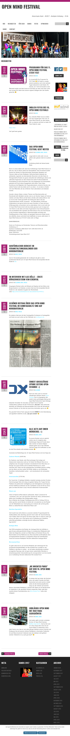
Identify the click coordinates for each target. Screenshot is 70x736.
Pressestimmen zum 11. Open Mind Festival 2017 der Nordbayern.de (61, 140)
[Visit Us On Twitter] (60, 68)
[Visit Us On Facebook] (56, 68)
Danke (5, 29)
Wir (4, 24)
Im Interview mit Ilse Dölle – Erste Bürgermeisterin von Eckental (26, 278)
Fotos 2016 (12, 128)
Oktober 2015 (57, 703)
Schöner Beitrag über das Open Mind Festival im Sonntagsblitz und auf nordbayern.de (27, 306)
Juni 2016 (56, 695)
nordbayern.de (40, 317)
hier (15, 261)
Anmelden (4, 668)
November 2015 (58, 701)
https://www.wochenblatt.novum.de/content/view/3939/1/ (28, 291)
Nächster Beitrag (43, 654)
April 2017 (57, 684)
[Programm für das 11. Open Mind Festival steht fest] (18, 67)
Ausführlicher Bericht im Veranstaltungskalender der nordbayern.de (23, 248)
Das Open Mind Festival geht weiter (39, 148)
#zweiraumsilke (13, 476)
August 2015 (57, 709)
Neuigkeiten (12, 24)
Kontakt (12, 29)
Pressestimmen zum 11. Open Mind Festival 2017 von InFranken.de (61, 133)
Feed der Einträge (6, 671)
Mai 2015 (56, 717)
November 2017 (58, 671)
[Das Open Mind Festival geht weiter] (18, 146)
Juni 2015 (56, 714)
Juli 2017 (56, 679)
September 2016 (58, 687)
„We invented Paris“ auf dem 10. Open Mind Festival (39, 569)
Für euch (22, 24)
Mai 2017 (56, 681)
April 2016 (57, 698)
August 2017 (57, 676)
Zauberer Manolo (14, 456)
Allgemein (37, 152)
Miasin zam (12, 491)
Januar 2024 (57, 668)
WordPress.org (6, 676)
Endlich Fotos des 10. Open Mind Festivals (39, 109)
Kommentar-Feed (6, 673)
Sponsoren (44, 24)
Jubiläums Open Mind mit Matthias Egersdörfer (39, 610)
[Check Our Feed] (65, 68)
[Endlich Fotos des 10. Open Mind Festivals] (18, 107)
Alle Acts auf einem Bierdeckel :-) (38, 430)
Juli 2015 (56, 711)
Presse (45, 152)
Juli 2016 (56, 692)
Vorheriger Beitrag (9, 654)
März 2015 (57, 722)
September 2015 (58, 706)
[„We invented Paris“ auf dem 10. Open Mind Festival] (18, 566)
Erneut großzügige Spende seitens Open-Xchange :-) (39, 384)
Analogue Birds (13, 525)
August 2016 (57, 690)
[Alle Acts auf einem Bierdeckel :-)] (18, 428)
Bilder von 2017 (58, 129)
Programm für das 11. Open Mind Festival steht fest (39, 70)
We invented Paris (14, 542)
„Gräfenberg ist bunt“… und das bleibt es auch (61, 125)
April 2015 (57, 720)
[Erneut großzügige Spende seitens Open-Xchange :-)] (18, 381)
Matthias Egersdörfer (15, 509)
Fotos (36, 24)
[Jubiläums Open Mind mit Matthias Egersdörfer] (18, 608)
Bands (29, 24)
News (36, 76)
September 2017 (58, 673)
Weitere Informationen (30, 732)
